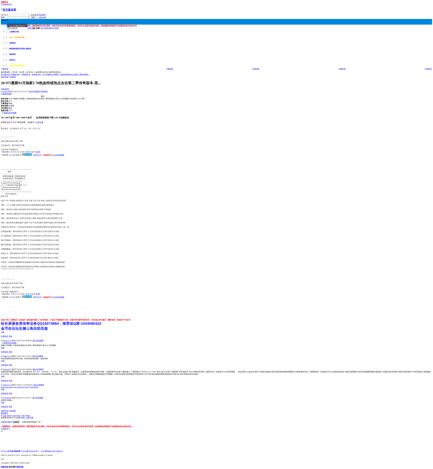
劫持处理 (12, 54)
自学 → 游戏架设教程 (16, 37)
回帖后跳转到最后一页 (32, 422)
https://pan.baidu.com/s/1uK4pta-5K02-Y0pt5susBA (19, 387)
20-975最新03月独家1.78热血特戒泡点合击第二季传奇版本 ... (66, 74)
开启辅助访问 (6, 4)
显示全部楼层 (34, 91)
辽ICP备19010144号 (29, 451)
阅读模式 (44, 91)
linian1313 (7, 341)
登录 (8, 122)
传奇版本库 (15, 74)
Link (13, 415)
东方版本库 (5, 74)
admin (5, 91)
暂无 (10, 108)
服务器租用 (20, 48)
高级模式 (4, 413)
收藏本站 (4, 2)
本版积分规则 (6, 422)
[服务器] (4, 69)
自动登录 (34, 15)
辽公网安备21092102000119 (52, 451)
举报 (10, 336)
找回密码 (42, 15)
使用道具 (4, 336)
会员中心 (12, 60)
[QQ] (3, 451)
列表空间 (12, 43)
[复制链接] (5, 89)
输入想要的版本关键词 (50, 28)
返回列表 (4, 77)
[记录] (38, 152)
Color (5, 415)
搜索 (29, 28)
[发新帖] (12, 77)
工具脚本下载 (14, 31)
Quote (18, 415)
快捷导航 (4, 20)
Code (22, 415)
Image (9, 415)
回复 (3, 332)
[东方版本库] (8, 9)
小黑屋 (8, 451)
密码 (3, 17)
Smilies (27, 415)
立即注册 (42, 17)
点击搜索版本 (17, 65)
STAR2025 (7, 398)
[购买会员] (37, 155)
